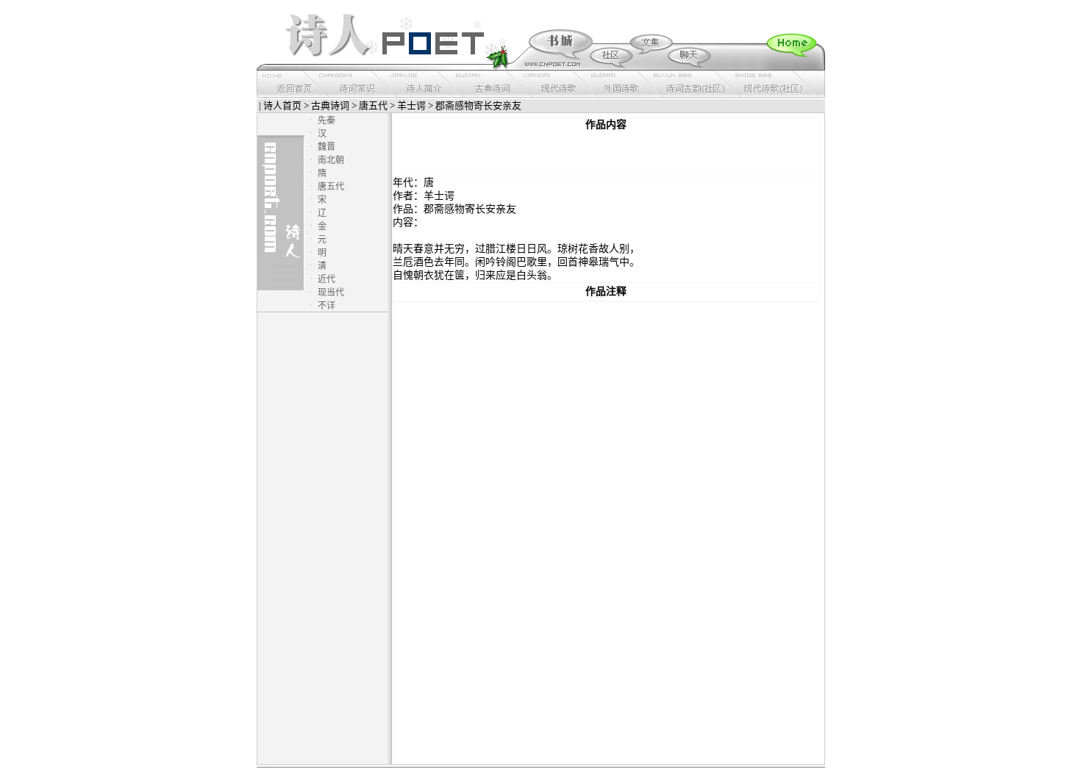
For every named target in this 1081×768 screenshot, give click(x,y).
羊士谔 (411, 105)
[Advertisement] (606, 154)
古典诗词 (330, 105)
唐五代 (373, 105)
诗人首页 (282, 105)
